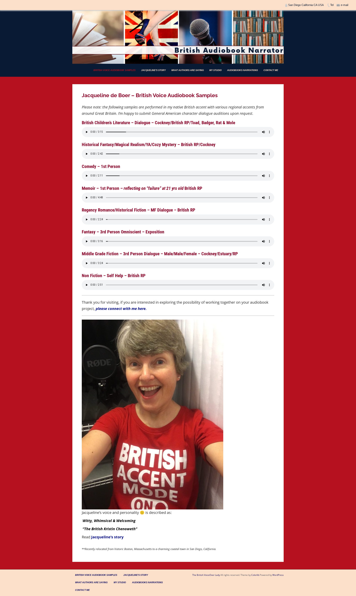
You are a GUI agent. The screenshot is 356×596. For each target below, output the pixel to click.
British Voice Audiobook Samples (114, 70)
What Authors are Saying (187, 70)
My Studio (215, 70)
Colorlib (255, 575)
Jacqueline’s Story (153, 70)
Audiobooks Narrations (242, 70)
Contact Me (270, 70)
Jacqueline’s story (107, 536)
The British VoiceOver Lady (206, 575)
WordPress (278, 575)
